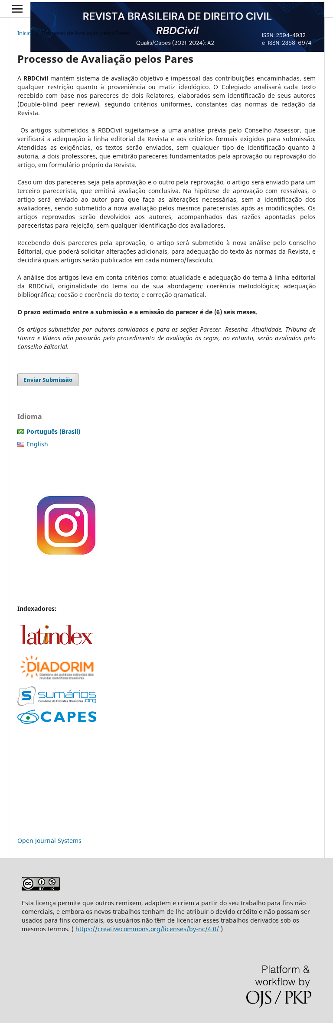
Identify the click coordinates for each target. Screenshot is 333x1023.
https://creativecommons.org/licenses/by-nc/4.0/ (147, 929)
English (37, 444)
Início (24, 33)
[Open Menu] (17, 8)
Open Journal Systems (49, 840)
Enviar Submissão (47, 380)
